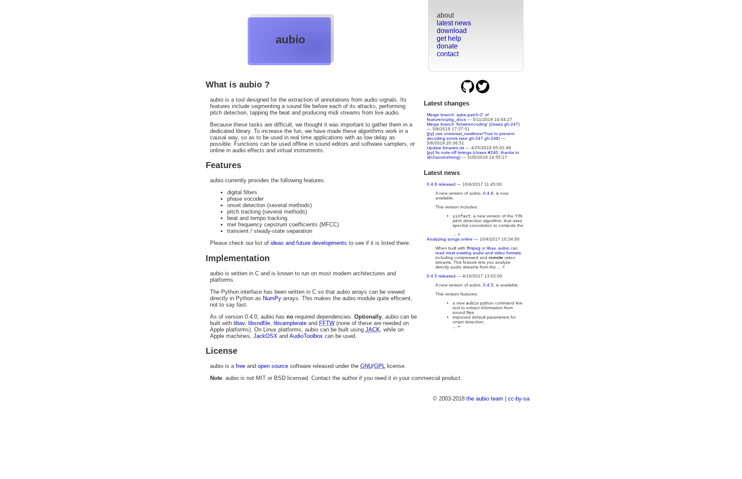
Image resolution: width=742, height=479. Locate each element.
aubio (290, 39)
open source (273, 366)
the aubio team (484, 398)
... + (456, 234)
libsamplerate (290, 323)
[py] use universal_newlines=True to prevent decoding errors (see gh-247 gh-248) (470, 136)
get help (449, 38)
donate (447, 46)
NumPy (272, 298)
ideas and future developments (309, 243)
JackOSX (265, 336)
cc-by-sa (518, 398)
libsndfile (259, 323)
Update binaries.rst (445, 147)
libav (491, 248)
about (445, 15)
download (452, 30)
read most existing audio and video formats (478, 252)
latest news (454, 23)
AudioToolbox (306, 336)
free (240, 366)
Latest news (442, 172)
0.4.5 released (441, 276)
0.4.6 (488, 193)
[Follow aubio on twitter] (483, 92)
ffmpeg (473, 248)
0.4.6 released (441, 184)
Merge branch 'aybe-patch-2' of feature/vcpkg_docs (458, 117)
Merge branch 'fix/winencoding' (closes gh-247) (473, 124)
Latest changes (446, 103)
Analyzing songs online (450, 239)
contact (448, 53)
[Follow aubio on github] (468, 92)
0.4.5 (488, 285)
